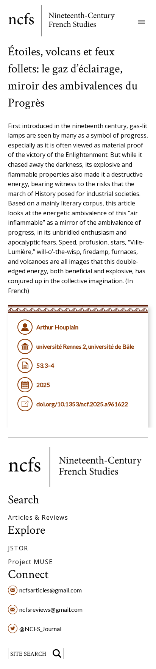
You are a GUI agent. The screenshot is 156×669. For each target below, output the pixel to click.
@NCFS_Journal (40, 628)
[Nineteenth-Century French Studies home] (67, 22)
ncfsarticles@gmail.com (50, 590)
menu (141, 22)
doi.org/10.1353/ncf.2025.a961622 (82, 403)
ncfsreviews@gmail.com (51, 609)
